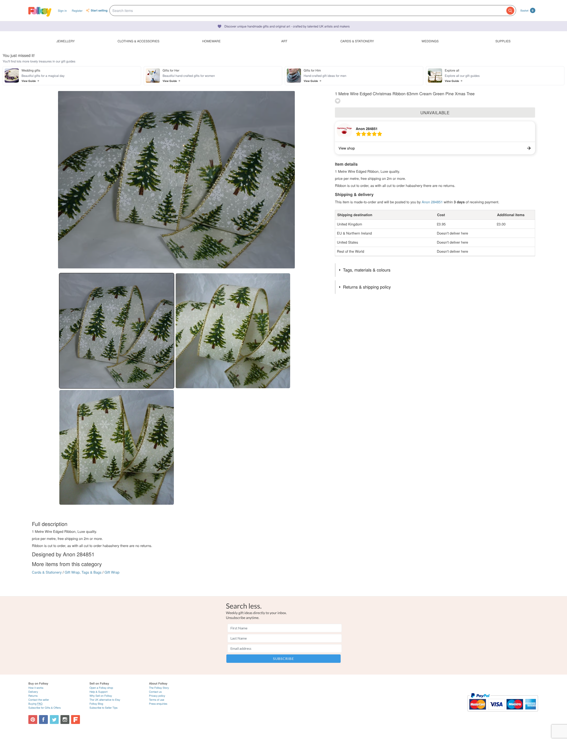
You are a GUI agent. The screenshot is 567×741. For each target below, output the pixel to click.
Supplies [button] (503, 41)
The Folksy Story (159, 688)
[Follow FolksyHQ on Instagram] (64, 719)
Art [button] (284, 41)
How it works (35, 688)
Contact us (155, 692)
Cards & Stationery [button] (357, 41)
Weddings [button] (430, 41)
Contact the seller (38, 700)
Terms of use (156, 700)
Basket (526, 10)
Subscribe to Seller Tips (103, 708)
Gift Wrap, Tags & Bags (83, 572)
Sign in (62, 10)
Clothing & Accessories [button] (138, 41)
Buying (35, 704)
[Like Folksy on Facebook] (43, 719)
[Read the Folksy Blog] (75, 719)
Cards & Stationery (47, 572)
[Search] (510, 11)
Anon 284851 (367, 128)
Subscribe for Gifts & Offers (44, 708)
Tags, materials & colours (366, 270)
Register (77, 10)
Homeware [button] (211, 41)
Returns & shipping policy (367, 287)
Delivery (33, 692)
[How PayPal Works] (502, 713)
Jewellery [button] (65, 41)
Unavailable (435, 112)
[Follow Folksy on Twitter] (54, 719)
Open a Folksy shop (101, 688)
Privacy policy (157, 696)
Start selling (99, 10)
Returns (33, 696)
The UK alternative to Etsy (104, 700)
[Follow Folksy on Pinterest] (32, 719)
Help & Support (98, 692)
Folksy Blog (96, 704)
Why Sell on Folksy (100, 696)
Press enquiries (158, 704)
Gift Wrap (112, 572)
